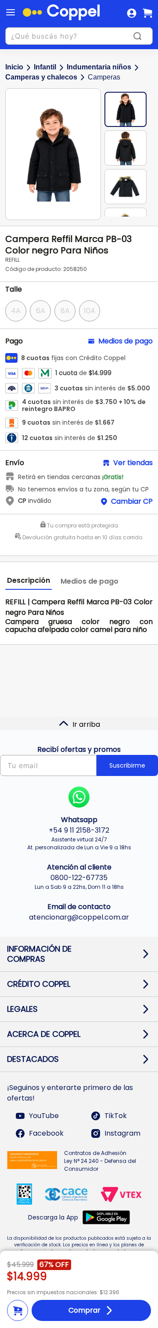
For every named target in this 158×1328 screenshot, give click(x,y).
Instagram (122, 1133)
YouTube (44, 1116)
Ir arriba (86, 724)
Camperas (104, 77)
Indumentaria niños (99, 67)
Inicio (14, 67)
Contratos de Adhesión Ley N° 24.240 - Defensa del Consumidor (100, 1161)
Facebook (46, 1133)
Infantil (45, 67)
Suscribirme (127, 765)
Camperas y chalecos (41, 77)
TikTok (115, 1116)
